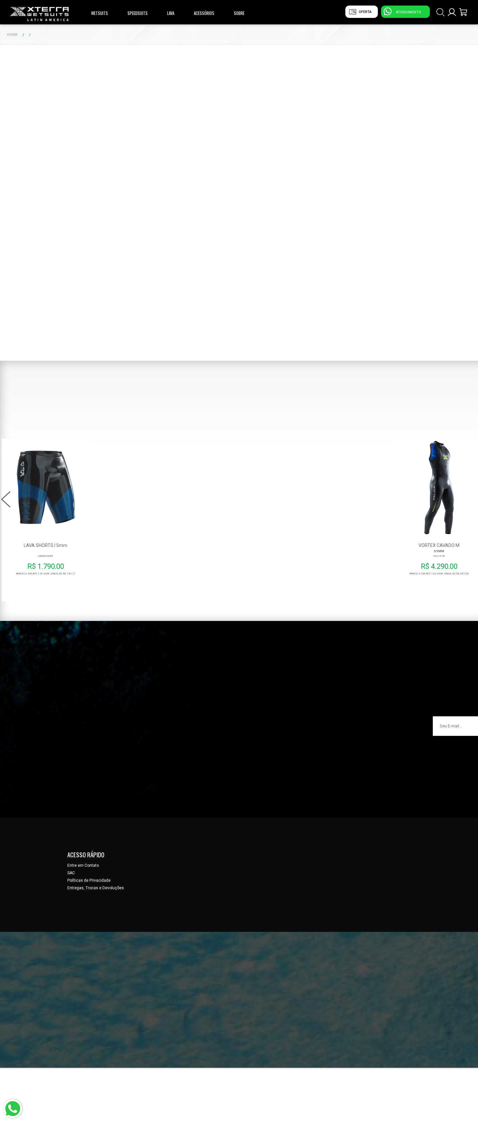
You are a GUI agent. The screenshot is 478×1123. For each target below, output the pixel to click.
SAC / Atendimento (403, 19)
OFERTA (365, 12)
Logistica (395, 27)
